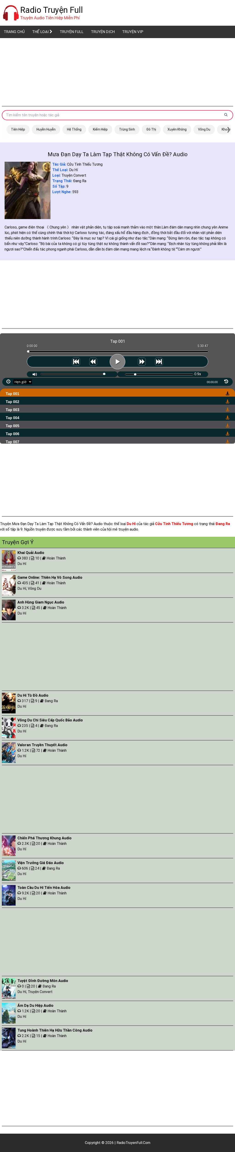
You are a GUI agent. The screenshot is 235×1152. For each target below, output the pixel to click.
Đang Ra (79, 181)
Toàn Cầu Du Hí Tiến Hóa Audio (43, 887)
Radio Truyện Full (51, 10)
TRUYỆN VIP (132, 31)
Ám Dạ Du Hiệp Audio (35, 1005)
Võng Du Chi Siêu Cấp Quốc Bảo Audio (50, 720)
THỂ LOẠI (41, 31)
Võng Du (204, 129)
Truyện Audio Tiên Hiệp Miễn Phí (50, 17)
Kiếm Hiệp (100, 129)
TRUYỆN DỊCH (103, 31)
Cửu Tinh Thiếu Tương (85, 164)
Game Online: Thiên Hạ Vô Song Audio (49, 577)
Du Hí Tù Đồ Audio (32, 695)
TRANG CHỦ (14, 31)
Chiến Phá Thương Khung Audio (44, 838)
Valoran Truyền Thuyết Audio (42, 745)
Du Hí (73, 170)
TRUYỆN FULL (72, 31)
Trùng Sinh (127, 129)
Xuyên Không (177, 129)
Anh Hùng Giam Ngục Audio (40, 602)
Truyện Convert (74, 175)
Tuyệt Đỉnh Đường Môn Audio (42, 981)
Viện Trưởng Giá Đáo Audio (40, 863)
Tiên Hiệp (18, 129)
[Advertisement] (117, 72)
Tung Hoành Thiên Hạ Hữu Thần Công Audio (54, 1030)
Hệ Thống (74, 129)
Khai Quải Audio (30, 553)
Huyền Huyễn (46, 129)
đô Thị (151, 129)
